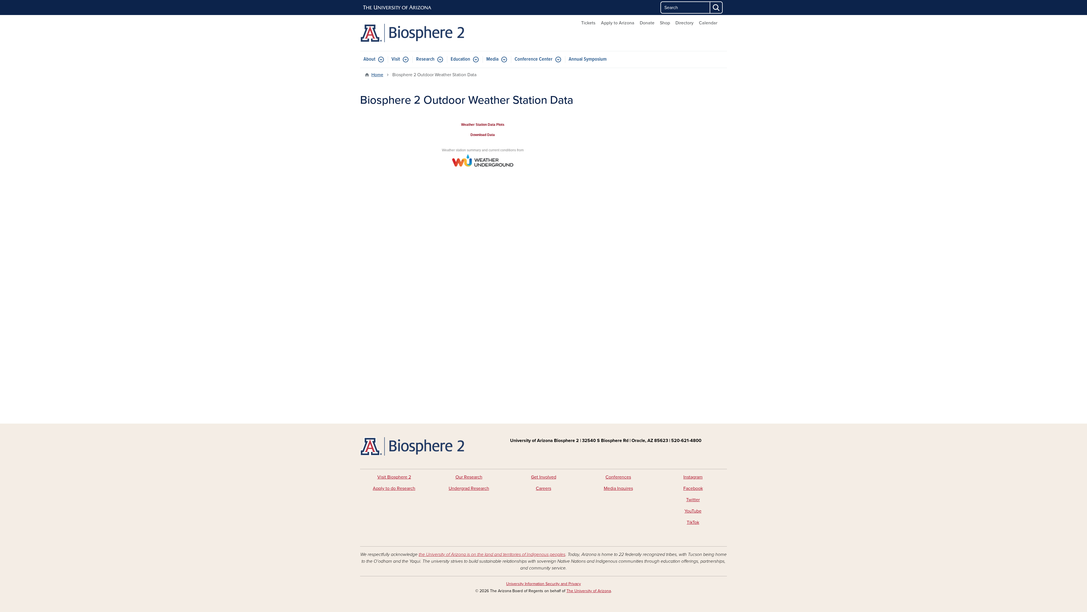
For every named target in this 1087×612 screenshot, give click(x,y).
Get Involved (543, 477)
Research (425, 59)
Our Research (468, 477)
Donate (647, 23)
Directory (684, 23)
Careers (543, 488)
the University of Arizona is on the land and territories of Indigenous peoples (492, 554)
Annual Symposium (588, 59)
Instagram (693, 477)
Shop (665, 23)
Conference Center (534, 59)
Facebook (693, 488)
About (369, 59)
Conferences (618, 477)
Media (492, 59)
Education (460, 59)
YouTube (692, 511)
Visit (395, 59)
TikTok (693, 522)
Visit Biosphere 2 (394, 477)
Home (377, 75)
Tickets (588, 23)
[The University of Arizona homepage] (397, 8)
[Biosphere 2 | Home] (419, 33)
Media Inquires (618, 488)
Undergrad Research (469, 488)
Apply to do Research (394, 488)
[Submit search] (716, 7)
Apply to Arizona (617, 23)
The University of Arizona (588, 590)
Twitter (693, 500)
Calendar (708, 23)
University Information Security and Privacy (543, 583)
